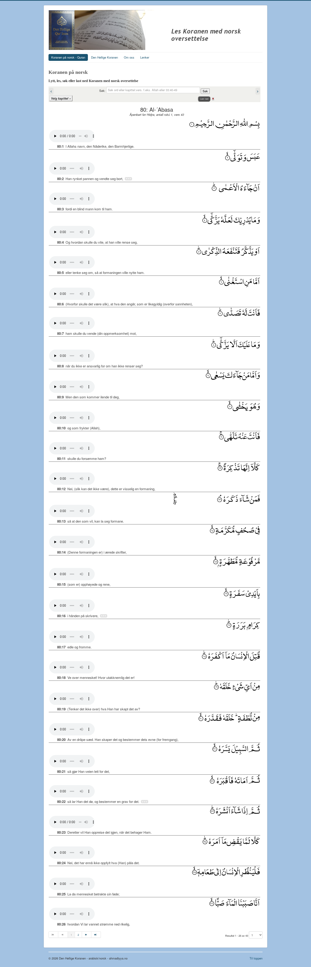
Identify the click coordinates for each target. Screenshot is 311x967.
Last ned (204, 98)
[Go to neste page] (87, 934)
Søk (205, 91)
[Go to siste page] (96, 934)
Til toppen (256, 958)
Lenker (144, 57)
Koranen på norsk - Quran (68, 57)
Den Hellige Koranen (104, 57)
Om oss (129, 57)
